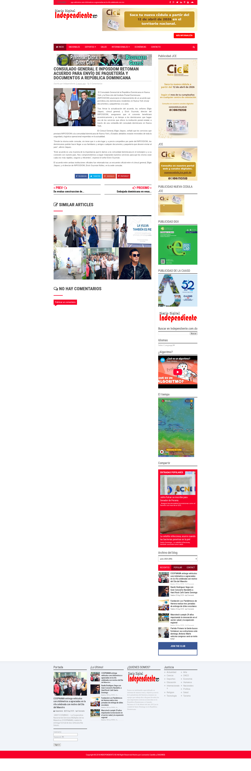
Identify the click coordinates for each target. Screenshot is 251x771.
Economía (187, 679)
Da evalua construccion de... (69, 191)
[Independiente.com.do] (143, 683)
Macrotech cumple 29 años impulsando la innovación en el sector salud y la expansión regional (183, 618)
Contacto (156, 47)
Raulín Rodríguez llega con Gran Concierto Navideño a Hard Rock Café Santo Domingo (183, 590)
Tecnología (172, 696)
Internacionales (120, 47)
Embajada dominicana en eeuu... (134, 191)
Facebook (82, 176)
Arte (185, 672)
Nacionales (74, 47)
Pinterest (124, 176)
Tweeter (96, 176)
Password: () (58, 737)
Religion (170, 692)
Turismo (187, 696)
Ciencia (170, 675)
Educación (171, 682)
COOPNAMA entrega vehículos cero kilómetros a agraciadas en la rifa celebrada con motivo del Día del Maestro (99, 2)
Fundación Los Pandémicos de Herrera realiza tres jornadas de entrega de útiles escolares (183, 604)
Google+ (110, 176)
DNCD (186, 675)
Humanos (187, 682)
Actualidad (171, 672)
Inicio (61, 47)
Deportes (90, 47)
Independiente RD (109, 755)
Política (186, 689)
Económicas (140, 47)
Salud (104, 47)
